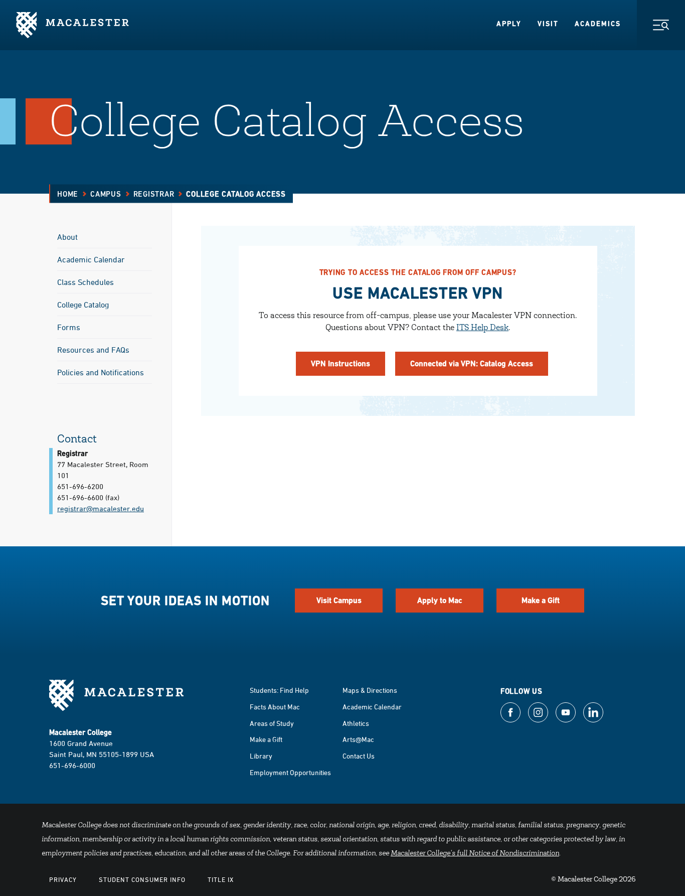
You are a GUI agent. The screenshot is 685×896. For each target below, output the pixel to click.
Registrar (154, 194)
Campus (105, 194)
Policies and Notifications (100, 372)
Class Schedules (85, 281)
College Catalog (83, 304)
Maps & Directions (369, 690)
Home (67, 194)
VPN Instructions (340, 363)
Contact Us (358, 756)
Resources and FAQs (93, 349)
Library (261, 756)
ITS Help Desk (482, 328)
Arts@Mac (358, 739)
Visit (548, 24)
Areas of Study (272, 723)
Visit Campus (339, 600)
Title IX (221, 879)
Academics (598, 24)
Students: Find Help (279, 690)
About (67, 236)
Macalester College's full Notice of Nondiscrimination (475, 853)
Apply (509, 24)
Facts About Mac (275, 706)
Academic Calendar (91, 259)
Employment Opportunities (290, 772)
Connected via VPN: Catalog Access (471, 363)
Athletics (355, 723)
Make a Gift (541, 600)
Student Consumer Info (142, 879)
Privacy (63, 879)
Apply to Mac (439, 600)
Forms (68, 327)
